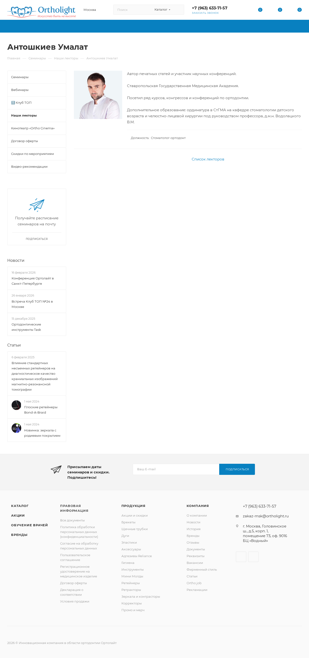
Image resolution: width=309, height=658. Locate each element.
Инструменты (132, 569)
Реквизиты (195, 556)
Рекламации (197, 590)
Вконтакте (241, 557)
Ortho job (194, 583)
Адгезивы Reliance (136, 556)
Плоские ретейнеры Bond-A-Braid (40, 410)
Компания (198, 506)
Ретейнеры (130, 583)
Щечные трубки (134, 529)
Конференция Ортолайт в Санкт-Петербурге (33, 280)
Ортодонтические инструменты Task (26, 327)
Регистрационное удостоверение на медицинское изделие (78, 571)
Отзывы (193, 542)
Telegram (253, 557)
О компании (197, 515)
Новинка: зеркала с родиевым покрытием (42, 432)
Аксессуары (131, 549)
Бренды (19, 535)
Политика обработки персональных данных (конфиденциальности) (79, 532)
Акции (18, 515)
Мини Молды (132, 576)
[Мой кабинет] (241, 11)
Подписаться (237, 469)
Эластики (129, 542)
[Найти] (178, 10)
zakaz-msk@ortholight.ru (266, 516)
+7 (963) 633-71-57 (209, 8)
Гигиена (127, 563)
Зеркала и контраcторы (140, 596)
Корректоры (131, 603)
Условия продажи (74, 601)
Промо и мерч (133, 610)
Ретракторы (131, 590)
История (194, 529)
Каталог (20, 506)
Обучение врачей (29, 525)
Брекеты (128, 522)
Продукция (133, 506)
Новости (15, 260)
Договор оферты (73, 583)
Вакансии (195, 563)
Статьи (14, 345)
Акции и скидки (134, 515)
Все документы (72, 520)
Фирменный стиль (202, 569)
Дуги (125, 536)
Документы (196, 549)
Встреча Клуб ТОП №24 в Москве (32, 304)
